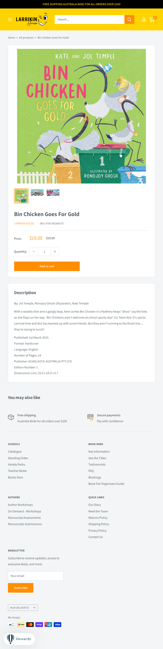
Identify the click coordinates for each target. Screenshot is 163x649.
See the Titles (97, 458)
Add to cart (47, 266)
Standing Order (18, 458)
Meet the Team (98, 511)
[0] (151, 19)
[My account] (144, 19)
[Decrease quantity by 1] (34, 251)
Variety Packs (16, 464)
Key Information (99, 451)
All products (26, 37)
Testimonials (97, 464)
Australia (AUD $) (19, 607)
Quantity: (20, 251)
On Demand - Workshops (24, 511)
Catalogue (14, 451)
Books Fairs (15, 477)
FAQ (91, 471)
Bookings (94, 477)
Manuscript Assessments (24, 518)
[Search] (129, 19)
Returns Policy (97, 518)
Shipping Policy (98, 524)
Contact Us (95, 537)
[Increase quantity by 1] (55, 251)
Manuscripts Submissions (25, 524)
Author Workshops (20, 505)
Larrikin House (24, 223)
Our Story (94, 505)
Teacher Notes (17, 471)
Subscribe (20, 588)
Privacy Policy (97, 530)
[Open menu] (10, 19)
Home (11, 37)
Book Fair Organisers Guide (106, 484)
